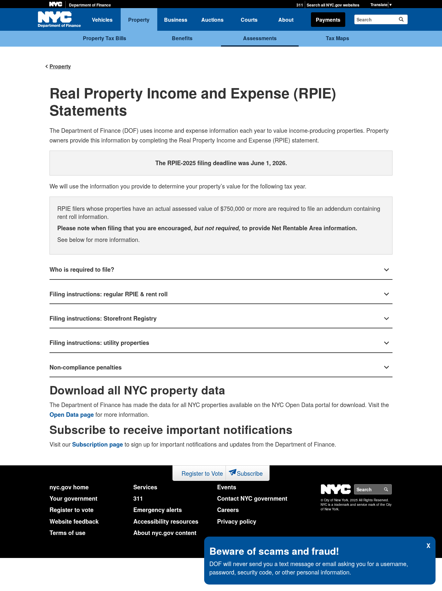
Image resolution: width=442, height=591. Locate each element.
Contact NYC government (252, 498)
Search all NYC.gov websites (333, 5)
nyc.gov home (69, 487)
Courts (249, 19)
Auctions (212, 19)
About (285, 19)
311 (299, 5)
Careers (228, 510)
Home (59, 19)
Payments (328, 19)
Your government (73, 498)
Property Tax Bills (104, 38)
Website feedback (74, 521)
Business (175, 19)
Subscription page (97, 444)
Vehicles (102, 19)
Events (226, 487)
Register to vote (72, 510)
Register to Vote (202, 473)
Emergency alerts (157, 510)
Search (391, 489)
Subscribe (250, 473)
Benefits (182, 38)
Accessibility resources (165, 521)
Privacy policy (236, 521)
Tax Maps (337, 38)
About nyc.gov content (164, 532)
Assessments (260, 38)
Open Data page (72, 414)
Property (138, 19)
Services (145, 487)
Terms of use (67, 532)
